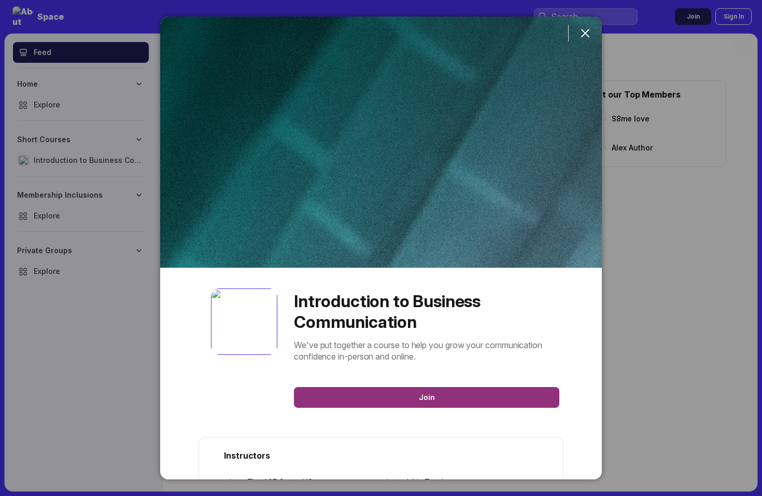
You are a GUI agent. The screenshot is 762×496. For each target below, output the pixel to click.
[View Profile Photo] (244, 321)
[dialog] (381, 248)
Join (427, 397)
